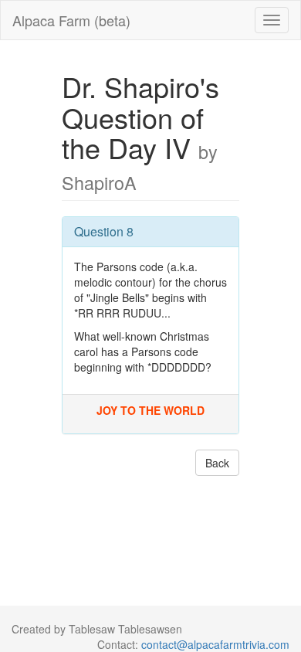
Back (217, 462)
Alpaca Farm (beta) (71, 20)
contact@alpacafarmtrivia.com (215, 644)
